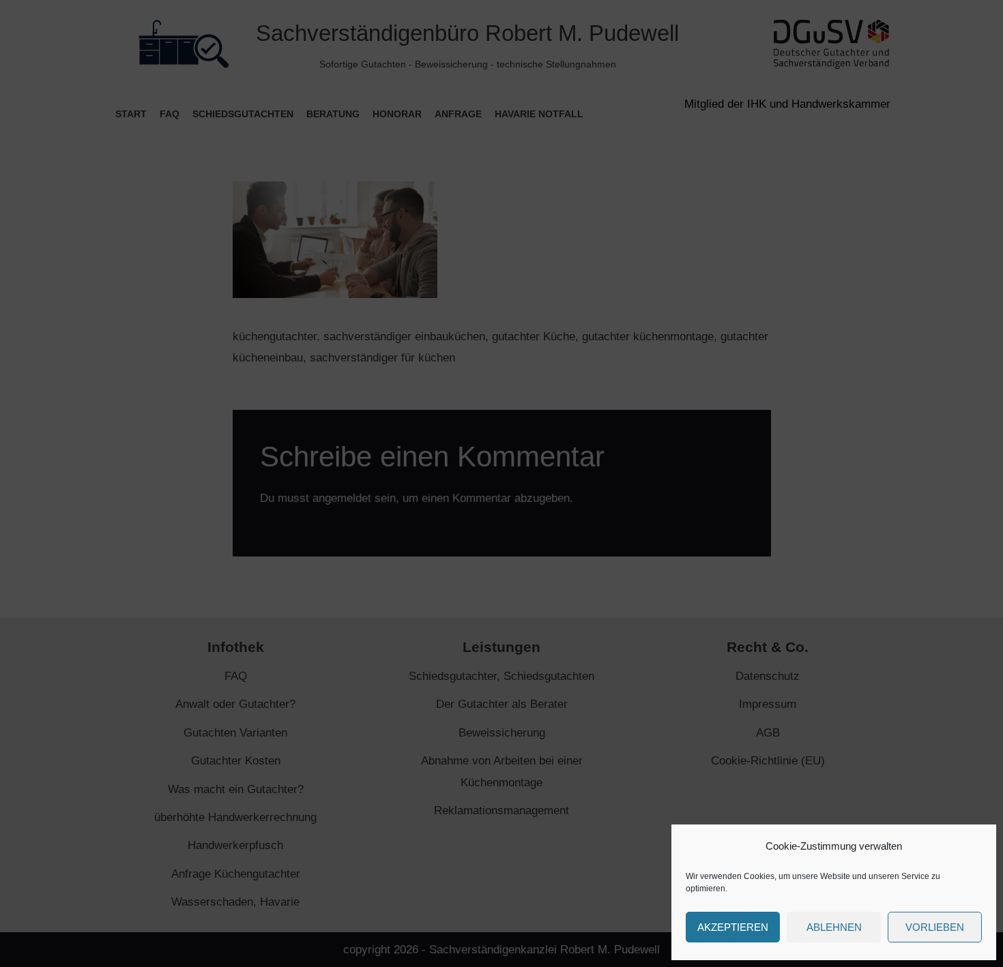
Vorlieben (934, 927)
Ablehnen (834, 927)
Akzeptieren (732, 927)
